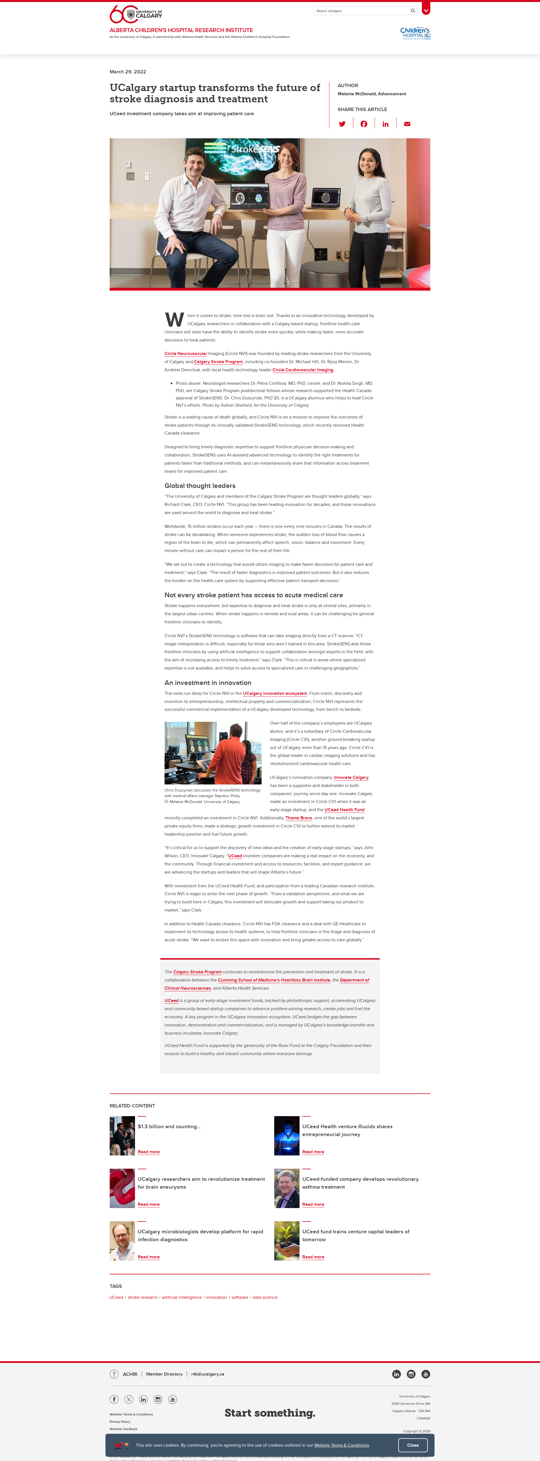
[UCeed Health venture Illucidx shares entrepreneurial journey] (287, 1135)
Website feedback (123, 1428)
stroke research (143, 1297)
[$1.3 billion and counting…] (122, 1135)
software (239, 1297)
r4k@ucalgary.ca (207, 1374)
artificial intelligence (182, 1297)
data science (265, 1297)
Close (413, 1445)
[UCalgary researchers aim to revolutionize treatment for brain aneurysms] (122, 1188)
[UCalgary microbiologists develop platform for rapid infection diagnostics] (122, 1241)
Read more (149, 1151)
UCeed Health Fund (344, 809)
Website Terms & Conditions (341, 1445)
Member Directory (164, 1374)
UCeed (235, 855)
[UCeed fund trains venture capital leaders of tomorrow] (287, 1241)
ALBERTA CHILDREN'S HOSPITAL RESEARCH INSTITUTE (181, 30)
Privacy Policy (120, 1421)
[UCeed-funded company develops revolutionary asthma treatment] (287, 1188)
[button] (345, 122)
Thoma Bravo (298, 818)
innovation (216, 1297)
